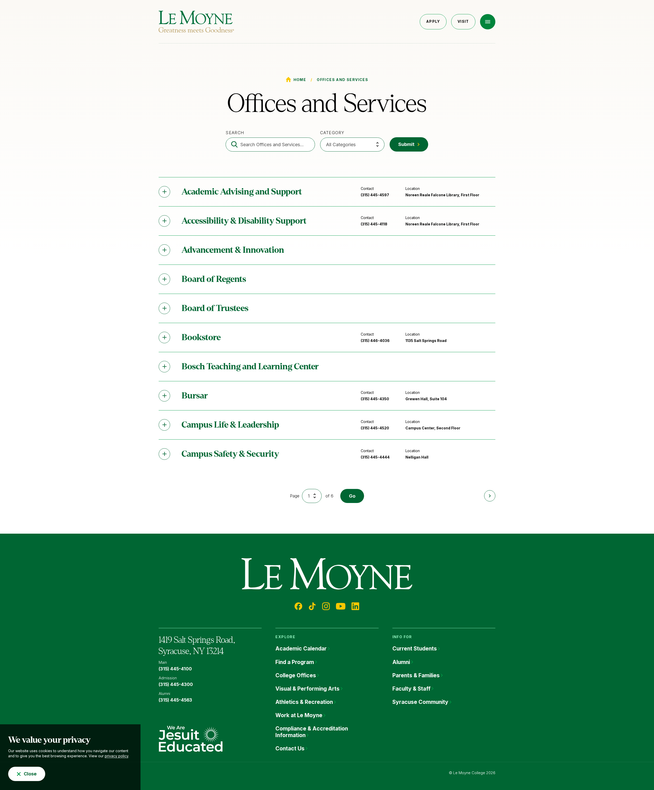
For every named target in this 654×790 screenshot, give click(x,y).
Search (235, 132)
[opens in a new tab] (191, 738)
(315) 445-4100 (175, 668)
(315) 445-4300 (176, 684)
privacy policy (116, 756)
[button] (487, 21)
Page (294, 496)
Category (332, 132)
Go (352, 496)
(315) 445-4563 (175, 700)
